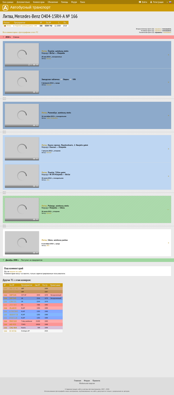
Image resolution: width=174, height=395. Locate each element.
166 (5, 288)
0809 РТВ (14, 314)
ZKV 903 (13, 304)
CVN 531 (13, 301)
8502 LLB (13, 317)
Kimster (49, 85)
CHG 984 (13, 327)
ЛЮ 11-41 (14, 288)
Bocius (48, 58)
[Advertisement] (87, 356)
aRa (47, 180)
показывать (167, 32)
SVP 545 (13, 295)
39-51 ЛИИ (14, 291)
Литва (9, 26)
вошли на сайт (16, 271)
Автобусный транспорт (30, 7)
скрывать (158, 29)
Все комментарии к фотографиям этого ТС (20, 32)
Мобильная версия (87, 383)
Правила (96, 381)
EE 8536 (13, 331)
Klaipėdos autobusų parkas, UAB (26, 26)
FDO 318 (13, 321)
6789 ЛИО (14, 311)
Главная (77, 381)
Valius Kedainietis (52, 118)
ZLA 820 (13, 308)
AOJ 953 (13, 324)
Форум (87, 381)
